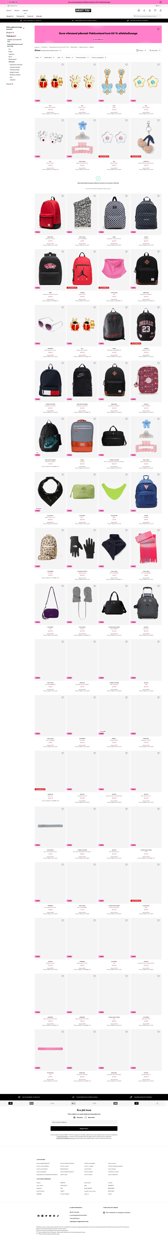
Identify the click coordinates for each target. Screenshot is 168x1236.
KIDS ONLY (111, 1191)
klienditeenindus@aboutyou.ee (65, 1138)
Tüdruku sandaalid (89, 1163)
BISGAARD (111, 1188)
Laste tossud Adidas (43, 1166)
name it (86, 1194)
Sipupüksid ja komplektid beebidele (47, 1174)
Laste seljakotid (113, 1174)
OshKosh (39, 1188)
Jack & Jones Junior (90, 1191)
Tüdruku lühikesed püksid (115, 1166)
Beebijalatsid (64, 1169)
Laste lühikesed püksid (67, 1171)
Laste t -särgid (88, 1166)
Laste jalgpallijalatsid (43, 1163)
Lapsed (25, 10)
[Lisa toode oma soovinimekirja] (63, 65)
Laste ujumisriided (42, 1169)
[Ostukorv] (160, 10)
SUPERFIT (111, 1185)
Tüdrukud (44, 47)
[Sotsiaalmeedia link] (38, 1216)
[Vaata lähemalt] (50, 115)
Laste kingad (112, 1169)
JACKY (62, 1191)
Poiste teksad (88, 1171)
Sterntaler (87, 1182)
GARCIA (62, 1182)
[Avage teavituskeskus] (150, 10)
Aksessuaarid (83, 47)
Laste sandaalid (41, 1171)
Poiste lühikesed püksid (67, 1163)
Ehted (92, 47)
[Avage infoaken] (160, 2)
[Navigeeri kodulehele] (47, 1208)
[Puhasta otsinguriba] (160, 16)
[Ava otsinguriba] (134, 16)
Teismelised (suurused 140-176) (59, 47)
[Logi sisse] (144, 10)
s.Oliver (110, 1182)
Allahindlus (74, 47)
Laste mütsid (88, 1174)
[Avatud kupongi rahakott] (139, 10)
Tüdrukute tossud (113, 1171)
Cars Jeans (40, 1185)
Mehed (16, 10)
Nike (85, 1185)
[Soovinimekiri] (155, 10)
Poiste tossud (64, 1166)
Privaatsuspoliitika (62, 1136)
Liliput (110, 1194)
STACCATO (63, 1185)
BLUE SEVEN (88, 1188)
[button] (141, 50)
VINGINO (39, 1194)
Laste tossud (112, 1163)
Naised (8, 10)
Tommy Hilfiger (64, 1194)
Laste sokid (63, 1174)
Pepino (39, 1182)
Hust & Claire (40, 1191)
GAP (61, 1188)
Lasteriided (87, 1169)
